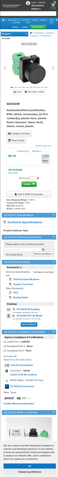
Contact (43, 20)
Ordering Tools (38, 27)
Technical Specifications (24, 222)
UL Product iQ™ (11, 356)
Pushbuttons (45, 36)
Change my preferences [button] (29, 472)
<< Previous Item (23, 151)
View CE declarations (21, 365)
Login (33, 2)
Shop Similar (17, 140)
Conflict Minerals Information (19, 403)
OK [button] (29, 466)
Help (7, 275)
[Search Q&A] (43, 249)
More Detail (13, 173)
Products (15, 27)
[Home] (3, 21)
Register (42, 2)
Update (27, 184)
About (35, 20)
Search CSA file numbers (23, 374)
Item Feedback (29, 324)
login (15, 244)
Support (25, 27)
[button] (5, 68)
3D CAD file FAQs (34, 319)
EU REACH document (22, 386)
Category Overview (20, 133)
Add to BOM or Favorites (30, 194)
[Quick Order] (57, 21)
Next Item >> (36, 151)
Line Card (51, 21)
